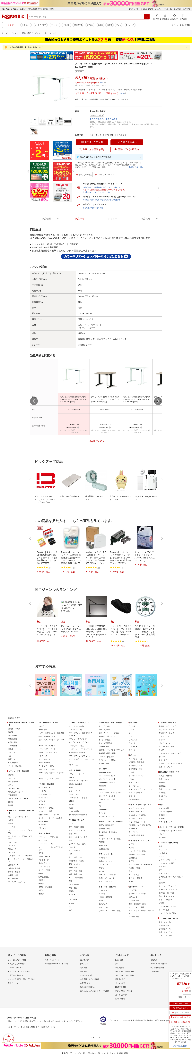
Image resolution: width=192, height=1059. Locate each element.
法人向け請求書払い (87, 987)
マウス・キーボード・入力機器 (50, 818)
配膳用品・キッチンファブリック (111, 750)
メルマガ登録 (120, 983)
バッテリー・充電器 (76, 746)
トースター (12, 827)
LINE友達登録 (120, 987)
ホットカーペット (15, 782)
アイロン (11, 752)
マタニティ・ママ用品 (137, 815)
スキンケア (103, 858)
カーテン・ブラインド (167, 886)
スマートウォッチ (165, 822)
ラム (130, 736)
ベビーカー (133, 829)
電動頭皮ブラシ (44, 863)
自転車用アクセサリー (167, 733)
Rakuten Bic (13, 16)
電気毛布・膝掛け (15, 788)
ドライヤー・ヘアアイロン (49, 837)
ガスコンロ (12, 842)
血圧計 (41, 890)
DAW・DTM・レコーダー (78, 781)
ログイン (174, 25)
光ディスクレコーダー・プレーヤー (51, 741)
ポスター (72, 895)
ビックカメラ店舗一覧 (163, 9)
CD (70, 907)
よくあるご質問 (147, 9)
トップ (4, 33)
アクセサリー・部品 (46, 766)
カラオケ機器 (74, 811)
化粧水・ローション (106, 861)
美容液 (101, 868)
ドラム (71, 788)
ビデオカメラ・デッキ (47, 749)
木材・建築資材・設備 (137, 904)
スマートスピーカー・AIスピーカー (51, 774)
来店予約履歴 (85, 983)
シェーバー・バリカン (47, 844)
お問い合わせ (120, 999)
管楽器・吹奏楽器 (75, 784)
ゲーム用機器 (44, 821)
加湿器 (10, 802)
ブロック (132, 796)
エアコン (90, 25)
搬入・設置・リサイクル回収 (19, 971)
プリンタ (42, 801)
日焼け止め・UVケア (107, 878)
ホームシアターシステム (48, 752)
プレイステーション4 (107, 779)
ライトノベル (74, 884)
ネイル (101, 871)
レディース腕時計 (165, 812)
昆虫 (130, 871)
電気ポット (12, 846)
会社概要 (177, 9)
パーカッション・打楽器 (78, 798)
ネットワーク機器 (45, 811)
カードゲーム (134, 782)
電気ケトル (12, 849)
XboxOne (102, 786)
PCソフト (42, 828)
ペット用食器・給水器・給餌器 (140, 865)
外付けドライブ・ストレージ (49, 815)
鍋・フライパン (104, 726)
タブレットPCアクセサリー (79, 739)
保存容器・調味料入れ (107, 736)
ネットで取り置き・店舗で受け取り (21, 979)
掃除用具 (162, 782)
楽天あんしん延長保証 (16, 964)
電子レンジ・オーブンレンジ (19, 817)
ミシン (10, 756)
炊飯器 (10, 820)
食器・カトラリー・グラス (109, 733)
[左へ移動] (34, 401)
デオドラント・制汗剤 (107, 875)
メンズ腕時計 (164, 808)
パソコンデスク (50, 33)
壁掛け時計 (163, 815)
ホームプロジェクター (47, 746)
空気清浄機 (78, 25)
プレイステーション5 (107, 776)
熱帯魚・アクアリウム (137, 854)
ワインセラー (13, 852)
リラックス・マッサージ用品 (110, 911)
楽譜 (70, 840)
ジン (130, 733)
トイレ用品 (163, 796)
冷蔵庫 (100, 25)
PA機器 (71, 777)
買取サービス (13, 983)
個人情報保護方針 (157, 968)
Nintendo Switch (105, 772)
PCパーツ (42, 825)
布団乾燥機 (12, 742)
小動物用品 (133, 858)
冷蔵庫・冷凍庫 (14, 729)
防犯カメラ (133, 897)
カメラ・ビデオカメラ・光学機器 (51, 733)
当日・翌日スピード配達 (17, 960)
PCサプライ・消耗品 (46, 808)
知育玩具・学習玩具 (136, 762)
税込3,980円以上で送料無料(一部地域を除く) (37, 9)
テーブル (162, 867)
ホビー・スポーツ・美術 (78, 837)
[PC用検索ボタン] (147, 16)
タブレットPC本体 (76, 730)
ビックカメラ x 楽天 (10, 9)
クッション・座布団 (166, 863)
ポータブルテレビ (45, 759)
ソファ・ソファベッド (167, 860)
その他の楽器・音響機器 (78, 815)
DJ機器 (71, 801)
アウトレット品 (165, 922)
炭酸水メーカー (14, 865)
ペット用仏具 (134, 875)
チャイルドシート (135, 832)
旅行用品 (162, 837)
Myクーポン (84, 975)
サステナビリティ (108, 1053)
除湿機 (10, 805)
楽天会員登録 (185, 25)
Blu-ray (71, 903)
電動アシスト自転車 (166, 730)
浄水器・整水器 (14, 872)
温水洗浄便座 (44, 877)
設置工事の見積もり (15, 975)
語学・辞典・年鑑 (75, 871)
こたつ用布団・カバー (167, 906)
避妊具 (101, 835)
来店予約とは (133, 167)
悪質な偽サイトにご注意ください (43, 1027)
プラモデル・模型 (135, 769)
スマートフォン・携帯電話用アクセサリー (81, 734)
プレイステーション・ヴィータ (110, 793)
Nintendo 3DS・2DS (107, 782)
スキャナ (42, 804)
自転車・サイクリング (167, 726)
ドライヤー (54, 25)
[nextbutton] (161, 480)
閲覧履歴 (83, 968)
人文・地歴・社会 (75, 857)
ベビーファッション (136, 812)
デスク (37, 33)
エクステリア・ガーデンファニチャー (141, 912)
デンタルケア (44, 860)
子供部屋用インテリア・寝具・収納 (171, 878)
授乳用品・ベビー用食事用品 (140, 825)
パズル (131, 779)
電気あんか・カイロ (15, 792)
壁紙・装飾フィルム (166, 896)
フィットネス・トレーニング (170, 753)
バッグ (161, 834)
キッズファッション (136, 808)
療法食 (131, 881)
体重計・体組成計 (45, 887)
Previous (27, 55)
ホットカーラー (44, 857)
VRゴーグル (73, 765)
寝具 (160, 846)
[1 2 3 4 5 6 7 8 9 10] (84, 99)
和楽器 (71, 808)
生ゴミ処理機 (13, 879)
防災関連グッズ (135, 901)
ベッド (161, 857)
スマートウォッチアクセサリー (80, 756)
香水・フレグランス (106, 881)
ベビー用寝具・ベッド (137, 822)
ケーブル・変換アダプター (79, 742)
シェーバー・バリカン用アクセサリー (51, 848)
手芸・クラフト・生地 (167, 789)
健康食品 (102, 901)
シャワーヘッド (44, 867)
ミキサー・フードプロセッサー (20, 856)
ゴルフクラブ (164, 736)
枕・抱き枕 (163, 853)
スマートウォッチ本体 (77, 752)
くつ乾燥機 (12, 746)
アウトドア (163, 760)
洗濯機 (109, 25)
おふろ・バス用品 (135, 818)
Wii (100, 806)
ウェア (161, 750)
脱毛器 (41, 853)
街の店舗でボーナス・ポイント (56, 964)
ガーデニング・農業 (136, 907)
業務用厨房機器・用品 (107, 753)
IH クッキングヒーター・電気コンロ (21, 860)
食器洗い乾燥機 (14, 868)
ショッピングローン (15, 968)
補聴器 (41, 873)
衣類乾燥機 (12, 739)
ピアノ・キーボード (76, 774)
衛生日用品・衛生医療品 (108, 832)
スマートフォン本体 (76, 726)
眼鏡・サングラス (165, 767)
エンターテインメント (77, 830)
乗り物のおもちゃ (135, 766)
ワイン (131, 730)
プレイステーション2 (107, 799)
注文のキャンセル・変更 (124, 971)
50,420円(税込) (105, 410)
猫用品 (131, 844)
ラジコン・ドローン (136, 776)
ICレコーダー (44, 756)
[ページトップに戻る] (188, 712)
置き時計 (162, 818)
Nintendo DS (104, 810)
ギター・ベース (74, 791)
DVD (70, 910)
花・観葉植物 (134, 917)
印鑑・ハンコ (164, 779)
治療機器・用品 (104, 829)
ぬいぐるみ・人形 (135, 759)
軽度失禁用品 (104, 849)
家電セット (26, 25)
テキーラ (132, 750)
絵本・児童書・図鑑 (76, 827)
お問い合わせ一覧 (93, 1053)
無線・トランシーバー (47, 769)
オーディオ (43, 730)
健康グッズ (103, 904)
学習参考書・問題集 (76, 861)
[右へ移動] (158, 401)
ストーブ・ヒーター (15, 778)
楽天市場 (186, 9)
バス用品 (162, 793)
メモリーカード (44, 763)
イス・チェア (164, 873)
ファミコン (103, 813)
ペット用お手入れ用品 (137, 851)
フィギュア (133, 772)
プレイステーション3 (107, 796)
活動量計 (42, 880)
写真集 (71, 891)
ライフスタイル (74, 851)
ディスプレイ (44, 798)
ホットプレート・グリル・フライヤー (21, 837)
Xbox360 (102, 789)
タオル (161, 799)
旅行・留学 (73, 834)
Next (164, 55)
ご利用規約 (155, 971)
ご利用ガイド (133, 9)
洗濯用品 (162, 786)
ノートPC (42, 791)
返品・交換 (119, 968)
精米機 (10, 824)
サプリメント (104, 890)
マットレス (163, 850)
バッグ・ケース (165, 743)
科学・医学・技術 (75, 874)
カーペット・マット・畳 (168, 890)
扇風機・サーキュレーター (18, 799)
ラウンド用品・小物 (166, 747)
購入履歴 (83, 971)
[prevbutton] (30, 480)
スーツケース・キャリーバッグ (170, 831)
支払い (117, 964)
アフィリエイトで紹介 (123, 991)
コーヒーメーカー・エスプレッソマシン (21, 831)
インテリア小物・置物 (167, 913)
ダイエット (103, 894)
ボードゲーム (134, 786)
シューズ (162, 740)
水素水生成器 (13, 875)
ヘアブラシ (43, 840)
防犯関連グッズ (165, 925)
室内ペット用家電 (135, 878)
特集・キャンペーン (52, 960)
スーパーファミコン (106, 816)
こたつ (10, 785)
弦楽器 (71, 804)
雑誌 (70, 854)
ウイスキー (133, 726)
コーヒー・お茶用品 (106, 757)
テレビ (118, 25)
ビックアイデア (40, 25)
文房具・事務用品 (165, 776)
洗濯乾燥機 (12, 736)
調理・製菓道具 (104, 730)
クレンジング (104, 865)
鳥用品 (131, 861)
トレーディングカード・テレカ (140, 789)
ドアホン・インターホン (138, 894)
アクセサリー (74, 794)
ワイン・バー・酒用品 (107, 760)
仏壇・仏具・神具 (165, 936)
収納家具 (162, 883)
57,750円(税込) (74, 410)
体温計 (41, 894)
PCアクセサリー (45, 794)
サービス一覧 (80, 1053)
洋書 (70, 881)
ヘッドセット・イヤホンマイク (80, 749)
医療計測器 (103, 846)
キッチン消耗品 (104, 740)
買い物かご (84, 960)
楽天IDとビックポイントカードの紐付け (95, 991)
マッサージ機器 (44, 870)
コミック (72, 824)
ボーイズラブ (74, 868)
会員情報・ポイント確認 (89, 979)
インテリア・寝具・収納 (21, 33)
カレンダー (73, 847)
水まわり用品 (104, 763)
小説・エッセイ (74, 864)
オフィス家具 (164, 910)
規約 (141, 167)
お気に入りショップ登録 (124, 975)
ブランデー (133, 747)
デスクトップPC (45, 788)
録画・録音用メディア (47, 736)
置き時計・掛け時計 (166, 893)
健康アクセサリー (105, 907)
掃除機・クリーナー (15, 749)
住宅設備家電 (13, 763)
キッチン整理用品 (105, 743)
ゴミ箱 (161, 903)
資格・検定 (73, 888)
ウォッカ (132, 743)
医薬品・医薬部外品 (106, 825)
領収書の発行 (120, 979)
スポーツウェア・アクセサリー (170, 763)
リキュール (133, 740)
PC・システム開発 (76, 878)
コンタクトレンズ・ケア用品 (110, 839)
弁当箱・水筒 (104, 747)
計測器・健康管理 (105, 897)
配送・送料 (119, 960)
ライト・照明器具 (15, 766)
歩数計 (41, 884)
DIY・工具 (133, 890)
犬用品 (131, 848)
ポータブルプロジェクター (49, 779)
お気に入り (84, 964)
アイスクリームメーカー (17, 882)
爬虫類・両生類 (135, 868)
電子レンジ (130, 25)
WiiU (100, 803)
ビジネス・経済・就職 (77, 844)
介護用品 (102, 842)
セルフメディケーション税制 (18, 1027)
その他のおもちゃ (135, 799)
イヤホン (66, 25)
